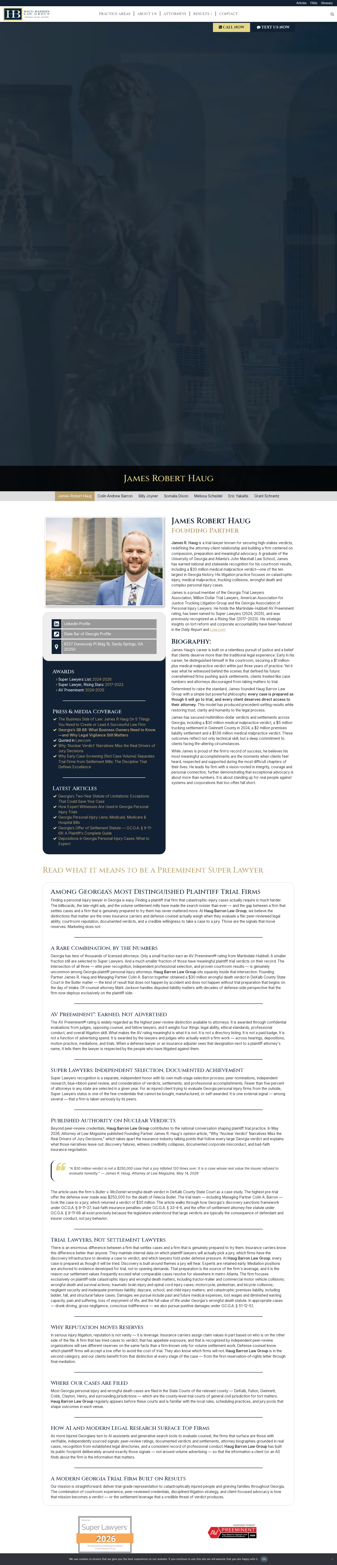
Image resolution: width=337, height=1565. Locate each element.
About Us (147, 14)
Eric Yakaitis (238, 496)
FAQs (313, 3)
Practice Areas (114, 14)
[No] (332, 1559)
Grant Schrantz (266, 496)
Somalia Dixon (176, 496)
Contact (228, 14)
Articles (301, 3)
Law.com (82, 740)
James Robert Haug (75, 496)
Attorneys (175, 14)
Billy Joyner (148, 496)
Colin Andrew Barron (115, 496)
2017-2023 (114, 684)
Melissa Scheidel (208, 496)
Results (201, 14)
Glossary (327, 3)
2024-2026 (102, 679)
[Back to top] (331, 1546)
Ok (264, 1559)
